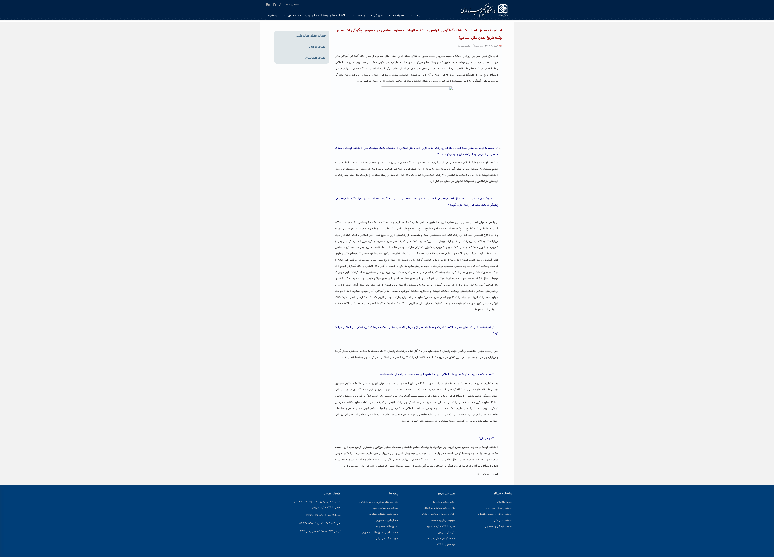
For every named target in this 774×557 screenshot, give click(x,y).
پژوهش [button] (360, 15)
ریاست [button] (417, 15)
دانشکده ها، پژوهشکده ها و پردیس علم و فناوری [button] (316, 15)
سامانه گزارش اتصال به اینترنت (440, 538)
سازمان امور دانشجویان (387, 520)
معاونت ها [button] (398, 15)
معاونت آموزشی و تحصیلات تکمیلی (495, 514)
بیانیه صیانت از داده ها (444, 502)
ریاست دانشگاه (504, 502)
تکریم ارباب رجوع (446, 532)
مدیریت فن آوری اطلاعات (443, 520)
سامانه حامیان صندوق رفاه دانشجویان (380, 532)
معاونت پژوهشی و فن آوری (499, 508)
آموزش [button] (378, 15)
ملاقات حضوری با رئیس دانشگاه (439, 508)
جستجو (272, 15)
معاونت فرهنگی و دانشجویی (498, 526)
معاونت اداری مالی (503, 520)
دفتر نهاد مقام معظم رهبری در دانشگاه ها (378, 502)
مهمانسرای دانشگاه (446, 544)
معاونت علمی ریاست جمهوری (384, 508)
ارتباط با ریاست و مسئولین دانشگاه (438, 514)
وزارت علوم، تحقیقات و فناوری (383, 514)
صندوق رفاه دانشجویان (387, 526)
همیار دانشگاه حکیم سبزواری (441, 526)
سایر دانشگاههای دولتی (387, 538)
